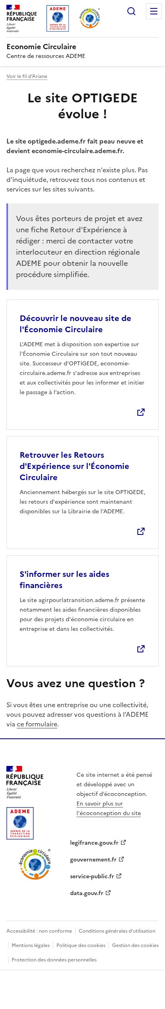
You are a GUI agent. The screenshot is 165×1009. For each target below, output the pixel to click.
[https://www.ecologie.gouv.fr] (24, 796)
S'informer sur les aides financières (64, 579)
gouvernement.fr (93, 859)
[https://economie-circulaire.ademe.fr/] (35, 878)
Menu (154, 11)
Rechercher (131, 11)
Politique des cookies (80, 945)
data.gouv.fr (86, 893)
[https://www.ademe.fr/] (20, 837)
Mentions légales (31, 945)
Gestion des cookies (135, 945)
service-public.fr (92, 876)
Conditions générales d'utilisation (117, 931)
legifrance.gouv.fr (94, 843)
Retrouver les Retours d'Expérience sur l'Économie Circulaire (74, 466)
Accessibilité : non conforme (39, 931)
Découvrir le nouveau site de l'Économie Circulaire (75, 323)
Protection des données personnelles (54, 959)
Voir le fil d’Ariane (26, 76)
